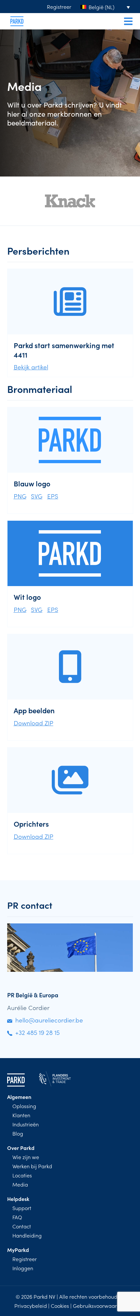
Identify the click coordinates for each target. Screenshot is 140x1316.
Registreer (59, 6)
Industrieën (25, 1124)
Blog (17, 1133)
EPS (52, 495)
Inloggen (22, 1268)
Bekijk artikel (31, 366)
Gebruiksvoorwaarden (99, 1305)
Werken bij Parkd (32, 1166)
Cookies (60, 1305)
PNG (20, 495)
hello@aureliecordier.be (49, 1019)
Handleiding (27, 1235)
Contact (21, 1226)
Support (21, 1207)
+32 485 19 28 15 (37, 1032)
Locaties (22, 1175)
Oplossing (24, 1105)
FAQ (17, 1217)
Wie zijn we (25, 1156)
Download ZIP (33, 722)
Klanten (21, 1115)
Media (20, 1184)
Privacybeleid (30, 1305)
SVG (36, 495)
